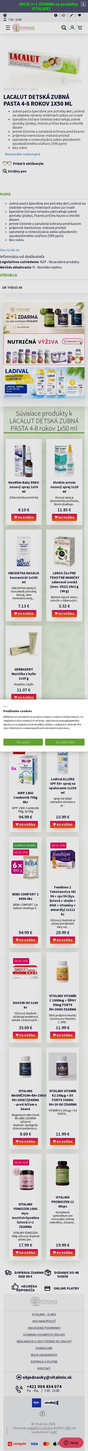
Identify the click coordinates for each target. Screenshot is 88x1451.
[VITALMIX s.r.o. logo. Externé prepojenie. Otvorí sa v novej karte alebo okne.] (6, 706)
